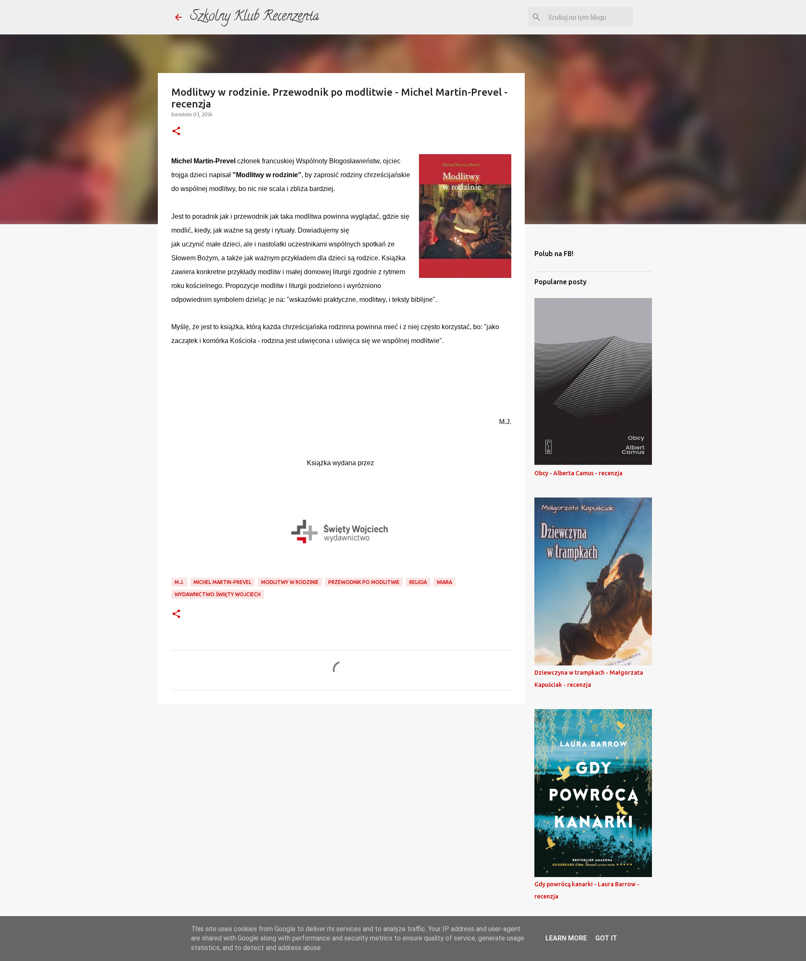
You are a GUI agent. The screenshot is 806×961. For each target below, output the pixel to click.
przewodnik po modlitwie (364, 582)
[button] (176, 131)
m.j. (179, 582)
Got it (606, 938)
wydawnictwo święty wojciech (218, 594)
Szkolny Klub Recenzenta (254, 17)
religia (418, 582)
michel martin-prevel (222, 582)
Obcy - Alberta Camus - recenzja (578, 473)
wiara (444, 582)
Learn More (566, 938)
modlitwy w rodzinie (290, 582)
